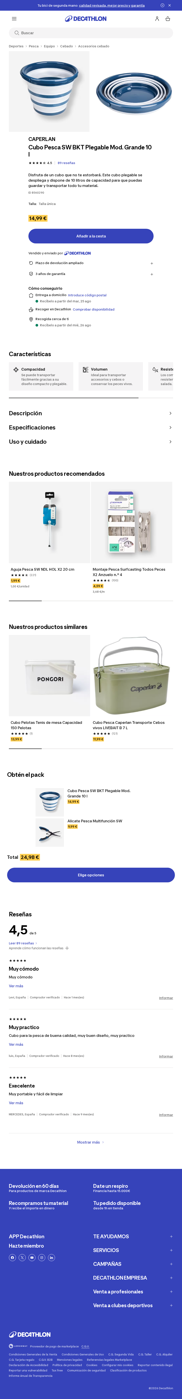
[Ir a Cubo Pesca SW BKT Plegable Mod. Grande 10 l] (50, 802)
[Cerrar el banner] (169, 5)
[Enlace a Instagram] (41, 1257)
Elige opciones (91, 875)
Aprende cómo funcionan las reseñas (36, 948)
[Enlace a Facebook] (12, 1257)
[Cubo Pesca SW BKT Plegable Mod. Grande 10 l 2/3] (134, 91)
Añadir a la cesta (91, 236)
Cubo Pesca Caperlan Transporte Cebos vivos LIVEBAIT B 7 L (129, 725)
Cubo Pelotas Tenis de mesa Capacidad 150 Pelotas (47, 725)
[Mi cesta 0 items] (167, 18)
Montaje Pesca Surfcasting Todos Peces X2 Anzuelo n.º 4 (129, 572)
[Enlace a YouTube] (32, 1257)
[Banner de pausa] (162, 5)
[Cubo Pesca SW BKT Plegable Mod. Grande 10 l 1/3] (49, 91)
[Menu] (14, 18)
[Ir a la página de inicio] (86, 19)
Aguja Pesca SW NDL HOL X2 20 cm (42, 569)
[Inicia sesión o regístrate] (157, 18)
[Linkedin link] (51, 1257)
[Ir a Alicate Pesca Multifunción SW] (50, 832)
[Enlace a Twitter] (22, 1257)
